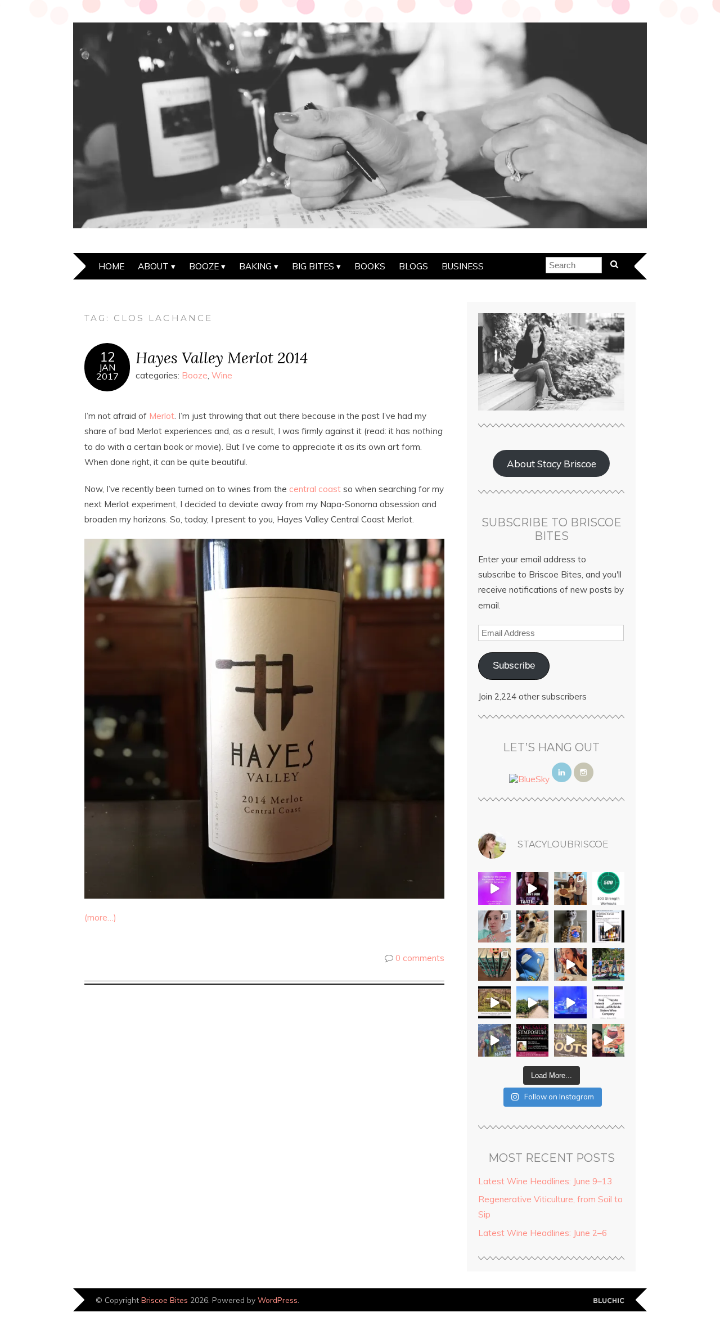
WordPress (278, 1300)
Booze (204, 266)
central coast (315, 489)
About (153, 266)
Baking (255, 266)
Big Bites (313, 266)
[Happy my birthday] (570, 964)
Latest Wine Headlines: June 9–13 (545, 1181)
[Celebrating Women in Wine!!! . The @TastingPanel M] (494, 1040)
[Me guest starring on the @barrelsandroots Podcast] (532, 888)
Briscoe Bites (164, 1300)
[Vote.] (570, 926)
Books (369, 266)
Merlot (161, 416)
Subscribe (514, 665)
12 (107, 357)
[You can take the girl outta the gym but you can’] (608, 964)
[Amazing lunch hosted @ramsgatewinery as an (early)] (532, 1002)
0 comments (419, 958)
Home (111, 266)
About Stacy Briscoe (551, 464)
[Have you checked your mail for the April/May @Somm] (570, 1040)
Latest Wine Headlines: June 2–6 (542, 1233)
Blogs (413, 266)
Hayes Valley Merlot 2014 (222, 357)
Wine (222, 375)
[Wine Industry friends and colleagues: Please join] (532, 1040)
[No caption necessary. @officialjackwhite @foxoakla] (570, 1002)
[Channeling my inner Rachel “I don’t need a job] (532, 964)
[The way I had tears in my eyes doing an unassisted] (608, 888)
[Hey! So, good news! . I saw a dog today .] (532, 926)
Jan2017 (107, 372)
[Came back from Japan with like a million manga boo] (494, 964)
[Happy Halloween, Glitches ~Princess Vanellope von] (494, 926)
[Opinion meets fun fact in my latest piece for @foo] (608, 926)
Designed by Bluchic (608, 1301)
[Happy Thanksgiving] (570, 888)
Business (463, 266)
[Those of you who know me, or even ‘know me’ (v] (494, 1002)
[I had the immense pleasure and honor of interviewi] (608, 1002)
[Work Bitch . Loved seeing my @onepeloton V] (494, 888)
